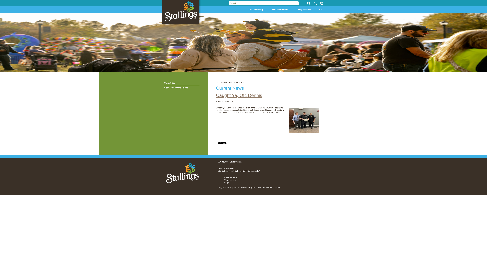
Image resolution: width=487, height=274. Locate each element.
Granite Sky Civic (273, 187)
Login (226, 183)
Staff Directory (236, 162)
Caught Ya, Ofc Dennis (239, 95)
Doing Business (304, 9)
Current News (170, 83)
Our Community (256, 9)
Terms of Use (230, 180)
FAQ (321, 9)
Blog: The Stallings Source (176, 88)
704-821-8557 (223, 162)
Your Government (280, 9)
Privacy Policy (230, 177)
